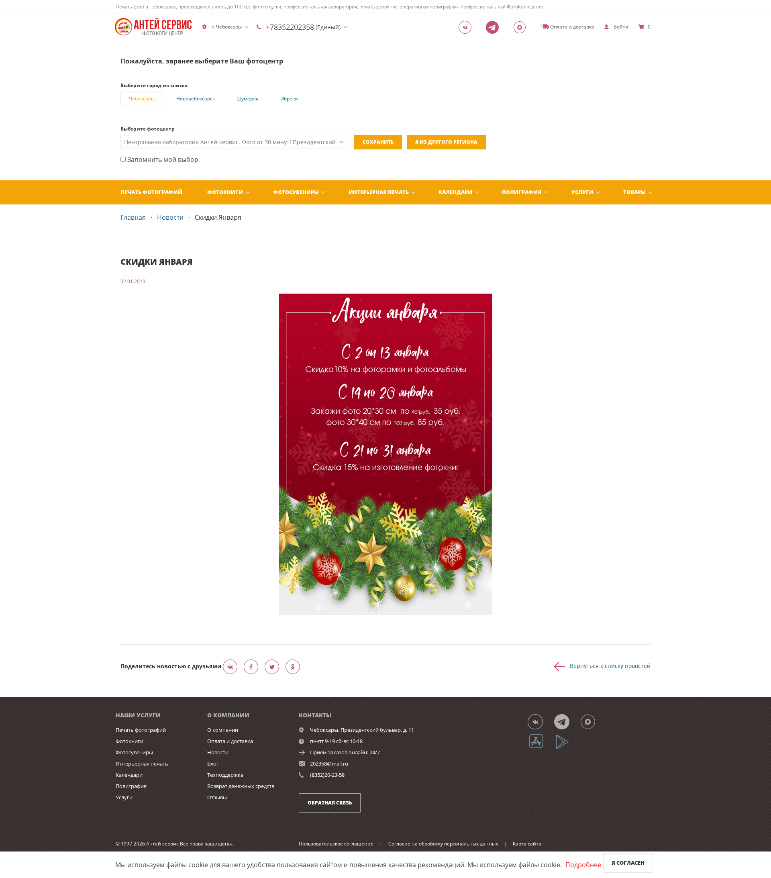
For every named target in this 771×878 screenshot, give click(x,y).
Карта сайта (527, 843)
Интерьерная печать (379, 192)
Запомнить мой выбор (162, 159)
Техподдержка (225, 774)
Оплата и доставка (230, 741)
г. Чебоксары (227, 26)
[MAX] (522, 27)
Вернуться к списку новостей (610, 665)
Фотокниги (225, 192)
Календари (455, 192)
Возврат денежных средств (240, 786)
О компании (222, 729)
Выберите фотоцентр (147, 128)
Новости (217, 752)
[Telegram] (494, 27)
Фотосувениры (296, 192)
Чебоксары (142, 98)
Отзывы (217, 797)
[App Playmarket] (567, 747)
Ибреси (289, 98)
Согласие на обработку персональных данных (443, 843)
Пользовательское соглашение (336, 843)
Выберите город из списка (154, 85)
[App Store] (541, 747)
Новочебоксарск (195, 98)
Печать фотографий (151, 192)
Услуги (582, 192)
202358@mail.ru (329, 763)
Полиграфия (521, 192)
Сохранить (378, 142)
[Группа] (467, 27)
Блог (213, 763)
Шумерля (248, 98)
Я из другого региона (446, 142)
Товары (634, 192)
